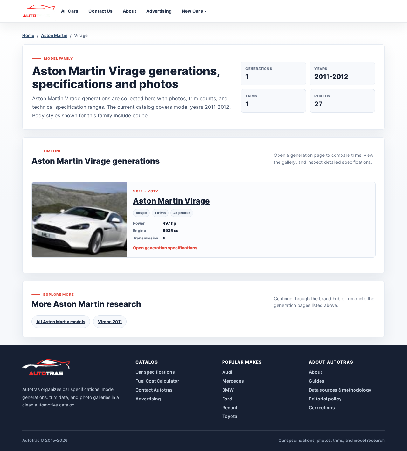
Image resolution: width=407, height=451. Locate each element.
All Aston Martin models (60, 321)
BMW (228, 389)
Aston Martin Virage (171, 200)
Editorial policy (325, 398)
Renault (230, 407)
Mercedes (233, 381)
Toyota (229, 416)
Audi (227, 372)
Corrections (322, 407)
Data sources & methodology (340, 389)
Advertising (148, 398)
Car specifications (155, 372)
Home (28, 35)
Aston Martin (54, 35)
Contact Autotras (154, 389)
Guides (316, 381)
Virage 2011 (110, 321)
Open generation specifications (165, 247)
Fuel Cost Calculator (157, 381)
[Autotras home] (46, 369)
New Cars (193, 11)
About (315, 372)
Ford (227, 398)
